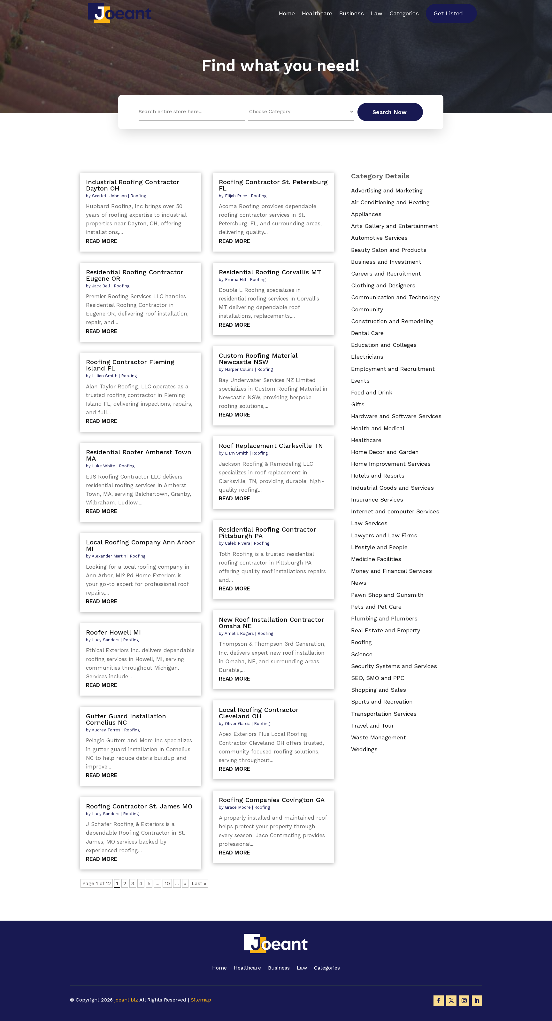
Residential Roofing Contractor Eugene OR (134, 275)
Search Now (389, 112)
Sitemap (201, 1000)
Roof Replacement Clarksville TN (271, 445)
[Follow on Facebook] (438, 1000)
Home (287, 13)
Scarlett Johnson (109, 195)
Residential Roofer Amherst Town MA (138, 455)
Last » (199, 883)
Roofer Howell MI (113, 632)
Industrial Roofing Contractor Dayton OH (133, 185)
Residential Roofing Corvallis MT (270, 272)
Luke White (103, 466)
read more (101, 241)
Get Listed (448, 13)
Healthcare (317, 13)
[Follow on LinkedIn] (477, 1000)
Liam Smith (237, 453)
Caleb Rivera (237, 543)
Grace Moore (238, 807)
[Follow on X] (451, 1000)
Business (351, 13)
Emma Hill (235, 279)
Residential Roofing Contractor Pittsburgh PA (267, 533)
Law (376, 13)
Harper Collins (239, 369)
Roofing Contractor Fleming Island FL (130, 365)
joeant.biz (126, 1000)
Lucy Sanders (105, 639)
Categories (404, 13)
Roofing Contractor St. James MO (139, 806)
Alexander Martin (109, 556)
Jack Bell (101, 286)
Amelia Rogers (239, 633)
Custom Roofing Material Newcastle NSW (258, 359)
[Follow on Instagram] (464, 1000)
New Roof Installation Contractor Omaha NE (271, 623)
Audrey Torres (106, 730)
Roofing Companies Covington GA (272, 800)
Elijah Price (236, 195)
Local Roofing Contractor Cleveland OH (259, 713)
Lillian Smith (105, 375)
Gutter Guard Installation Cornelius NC (126, 719)
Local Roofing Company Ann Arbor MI (140, 545)
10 (167, 883)
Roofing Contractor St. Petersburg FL (273, 185)
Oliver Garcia (237, 723)
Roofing (138, 195)
